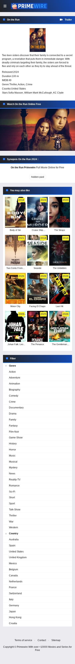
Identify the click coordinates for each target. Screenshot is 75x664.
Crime (29, 84)
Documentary (16, 407)
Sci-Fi (12, 491)
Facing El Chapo (37, 306)
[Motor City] (15, 288)
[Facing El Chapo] (37, 288)
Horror (12, 449)
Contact (42, 640)
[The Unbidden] (59, 250)
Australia (14, 539)
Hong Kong (15, 617)
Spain (12, 545)
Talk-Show (14, 509)
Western (13, 527)
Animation (14, 383)
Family (12, 419)
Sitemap (55, 640)
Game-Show (16, 437)
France (13, 587)
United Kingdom (18, 557)
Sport (12, 503)
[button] (37, 130)
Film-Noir (14, 431)
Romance (14, 485)
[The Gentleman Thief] (59, 326)
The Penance (37, 344)
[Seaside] (37, 250)
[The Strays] (59, 212)
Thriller (13, 84)
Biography (14, 389)
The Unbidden (59, 268)
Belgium (13, 569)
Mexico (13, 563)
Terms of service (23, 640)
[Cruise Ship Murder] (37, 212)
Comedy (13, 395)
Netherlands (15, 581)
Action (21, 84)
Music (12, 455)
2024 (16, 72)
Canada (13, 575)
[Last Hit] (59, 288)
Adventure (14, 377)
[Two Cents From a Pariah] (15, 250)
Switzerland (15, 593)
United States (18, 88)
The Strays (59, 230)
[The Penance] (37, 326)
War (11, 521)
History (13, 443)
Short (12, 497)
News (12, 473)
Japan (12, 611)
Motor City (15, 306)
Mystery (13, 467)
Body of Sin (15, 230)
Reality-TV (14, 479)
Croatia (13, 623)
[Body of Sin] (15, 212)
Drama (12, 413)
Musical (13, 461)
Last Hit (59, 306)
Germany (14, 605)
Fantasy (13, 425)
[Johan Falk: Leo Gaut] (15, 326)
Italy (11, 599)
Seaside (37, 268)
